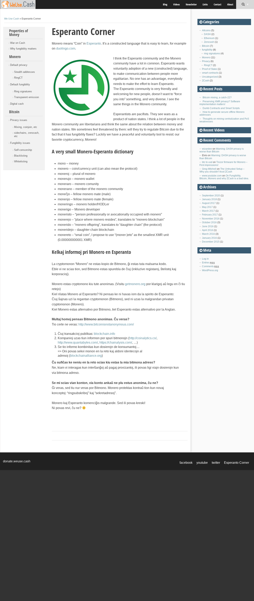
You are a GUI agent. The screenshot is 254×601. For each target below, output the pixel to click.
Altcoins (206, 30)
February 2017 (210, 214)
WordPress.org (210, 270)
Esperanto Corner (236, 462)
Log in (205, 258)
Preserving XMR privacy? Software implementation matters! (219, 103)
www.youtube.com (212, 175)
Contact (217, 4)
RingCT (18, 77)
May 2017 (207, 207)
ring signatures (212, 53)
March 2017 (208, 210)
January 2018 (209, 199)
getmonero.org (135, 284)
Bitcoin (14, 111)
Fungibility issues (20, 142)
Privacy (206, 61)
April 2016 (207, 230)
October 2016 (209, 222)
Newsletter (191, 4)
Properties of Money (18, 32)
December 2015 (210, 241)
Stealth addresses (24, 71)
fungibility (207, 49)
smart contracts (210, 72)
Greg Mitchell (209, 169)
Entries (208, 262)
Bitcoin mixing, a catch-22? (217, 97)
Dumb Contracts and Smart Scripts (221, 108)
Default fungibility (20, 84)
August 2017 (209, 203)
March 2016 (208, 234)
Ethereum (209, 38)
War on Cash (17, 42)
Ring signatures (23, 91)
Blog (165, 4)
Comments (210, 266)
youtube (202, 462)
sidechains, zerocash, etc (26, 134)
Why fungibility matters (23, 48)
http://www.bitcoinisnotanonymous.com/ (106, 324)
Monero (15, 56)
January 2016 (209, 238)
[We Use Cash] (22, 4)
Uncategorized (210, 76)
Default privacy (18, 64)
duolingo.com (65, 48)
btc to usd (207, 162)
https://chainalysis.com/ (115, 342)
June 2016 (208, 226)
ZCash (205, 80)
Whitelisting (20, 161)
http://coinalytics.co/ (143, 338)
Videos (176, 4)
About (230, 4)
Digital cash (17, 103)
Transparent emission (26, 97)
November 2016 (210, 218)
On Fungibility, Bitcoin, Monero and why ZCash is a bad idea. (224, 177)
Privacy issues (18, 120)
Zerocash (209, 42)
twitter (216, 462)
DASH (207, 34)
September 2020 (211, 195)
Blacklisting (20, 155)
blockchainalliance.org (86, 355)
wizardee (207, 148)
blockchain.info (104, 333)
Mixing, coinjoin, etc (25, 127)
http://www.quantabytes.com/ (78, 342)
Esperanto (94, 43)
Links (205, 4)
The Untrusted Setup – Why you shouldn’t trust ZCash (221, 170)
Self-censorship (23, 149)
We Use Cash (11, 18)
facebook (186, 462)
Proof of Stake (209, 69)
